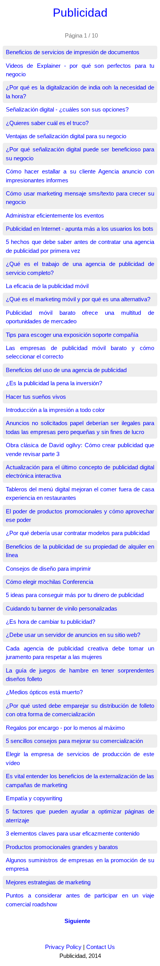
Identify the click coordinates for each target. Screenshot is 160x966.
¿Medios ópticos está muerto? (44, 692)
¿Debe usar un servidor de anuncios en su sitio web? (73, 634)
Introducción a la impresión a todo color (55, 410)
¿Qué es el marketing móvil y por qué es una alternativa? (78, 299)
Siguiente (77, 921)
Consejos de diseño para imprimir (48, 568)
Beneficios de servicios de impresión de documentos (72, 52)
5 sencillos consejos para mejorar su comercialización (74, 741)
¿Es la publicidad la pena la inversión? (54, 383)
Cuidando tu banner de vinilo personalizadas (61, 608)
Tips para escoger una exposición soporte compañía (72, 334)
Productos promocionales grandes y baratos (62, 847)
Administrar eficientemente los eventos (55, 215)
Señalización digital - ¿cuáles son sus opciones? (67, 109)
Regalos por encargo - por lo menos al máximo (65, 727)
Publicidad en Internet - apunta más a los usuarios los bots (79, 228)
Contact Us (100, 947)
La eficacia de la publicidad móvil (47, 286)
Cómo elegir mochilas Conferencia (49, 581)
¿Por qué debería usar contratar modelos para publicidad (78, 533)
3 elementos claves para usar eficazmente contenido (72, 833)
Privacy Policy (63, 947)
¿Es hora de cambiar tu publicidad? (50, 621)
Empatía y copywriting (34, 798)
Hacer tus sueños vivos (36, 396)
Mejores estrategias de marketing (48, 882)
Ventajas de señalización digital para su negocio (66, 136)
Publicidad (80, 12)
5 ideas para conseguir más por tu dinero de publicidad (75, 595)
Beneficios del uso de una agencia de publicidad (66, 370)
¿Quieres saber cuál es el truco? (47, 123)
